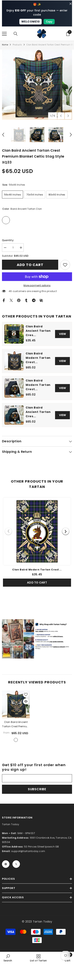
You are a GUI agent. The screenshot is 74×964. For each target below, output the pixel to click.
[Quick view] (26, 701)
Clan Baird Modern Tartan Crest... (38, 357)
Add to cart (30, 264)
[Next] (65, 531)
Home (5, 44)
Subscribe (37, 789)
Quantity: (8, 240)
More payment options (37, 285)
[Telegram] (34, 300)
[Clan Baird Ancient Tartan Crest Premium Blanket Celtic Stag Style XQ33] (16, 704)
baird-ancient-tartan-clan (16, 740)
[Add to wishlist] (26, 694)
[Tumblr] (26, 300)
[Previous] (8, 531)
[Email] (41, 300)
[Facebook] (4, 300)
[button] (60, 115)
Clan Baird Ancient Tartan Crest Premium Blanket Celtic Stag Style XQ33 (15, 724)
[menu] (4, 33)
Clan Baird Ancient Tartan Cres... (38, 330)
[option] (37, 85)
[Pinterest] (19, 300)
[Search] (15, 33)
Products (17, 44)
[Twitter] (11, 300)
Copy (49, 21)
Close (70, 3)
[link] (65, 265)
